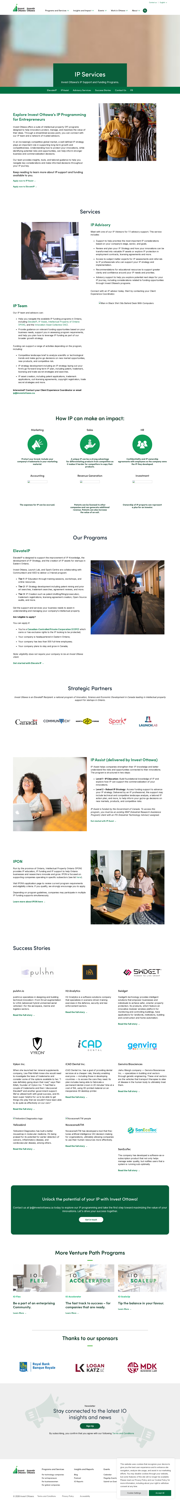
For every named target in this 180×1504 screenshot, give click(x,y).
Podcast (77, 1478)
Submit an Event (111, 1481)
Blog (76, 1474)
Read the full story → (24, 1015)
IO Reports (78, 1481)
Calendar (108, 1474)
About (134, 10)
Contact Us (120, 90)
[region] (146, 1478)
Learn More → (19, 1312)
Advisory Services (82, 90)
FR (131, 90)
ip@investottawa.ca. (24, 393)
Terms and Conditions (123, 1433)
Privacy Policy (68, 1496)
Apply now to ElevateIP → (25, 186)
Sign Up (90, 1425)
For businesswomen (50, 1481)
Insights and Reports (84, 1469)
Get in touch (91, 1219)
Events (101, 10)
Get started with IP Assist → (103, 820)
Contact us (153, 2)
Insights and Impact (82, 10)
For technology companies (53, 1474)
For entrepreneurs (49, 1478)
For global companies (51, 1485)
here (79, 877)
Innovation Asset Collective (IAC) (51, 324)
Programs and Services (55, 10)
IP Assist (65, 90)
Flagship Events (110, 1478)
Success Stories (103, 90)
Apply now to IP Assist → (24, 180)
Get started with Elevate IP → (28, 663)
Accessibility (85, 1496)
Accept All (160, 1493)
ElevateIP (52, 90)
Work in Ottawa (118, 10)
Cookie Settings (134, 1493)
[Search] (145, 10)
